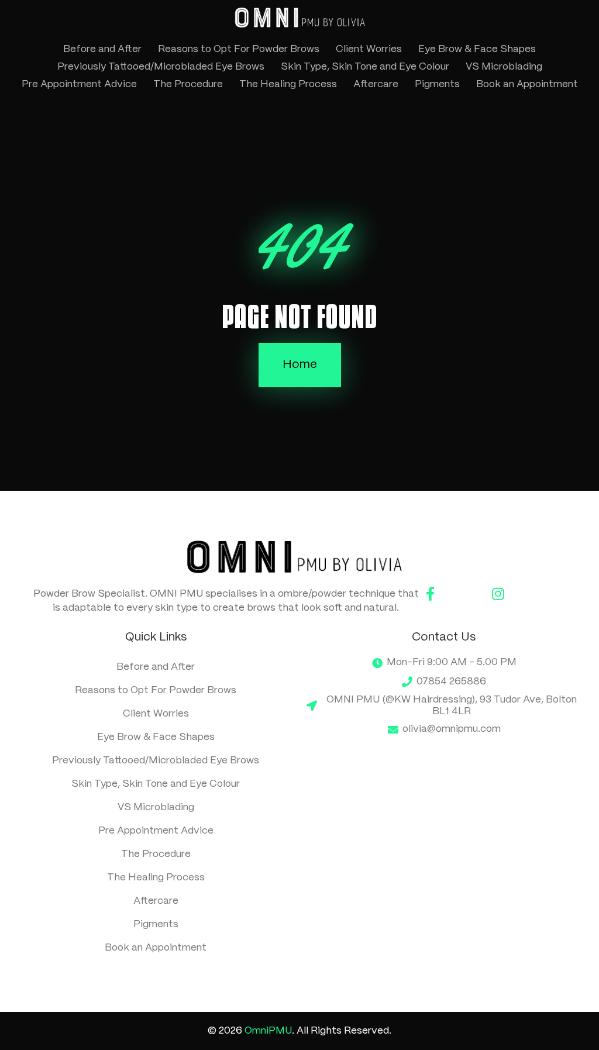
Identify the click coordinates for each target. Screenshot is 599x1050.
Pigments (437, 84)
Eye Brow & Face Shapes (477, 49)
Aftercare (375, 84)
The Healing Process (288, 84)
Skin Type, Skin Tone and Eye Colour (365, 66)
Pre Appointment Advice (79, 84)
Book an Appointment (527, 84)
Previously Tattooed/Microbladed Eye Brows (160, 66)
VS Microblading (504, 66)
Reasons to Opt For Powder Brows (238, 49)
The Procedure (188, 84)
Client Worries (369, 49)
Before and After (102, 49)
